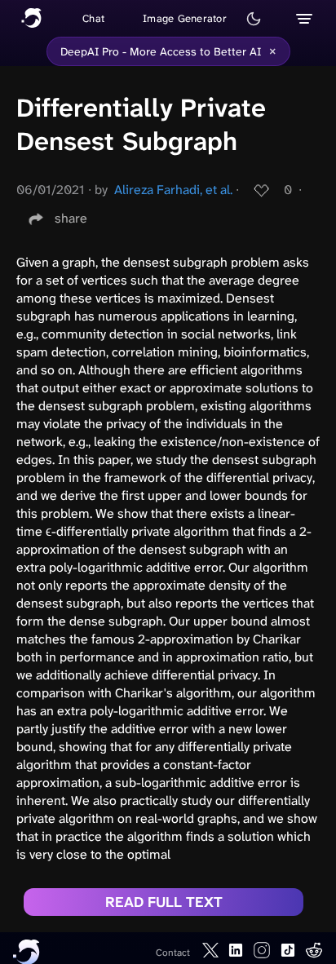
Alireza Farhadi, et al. (173, 189)
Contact (173, 952)
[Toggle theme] (254, 19)
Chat (93, 18)
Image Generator (185, 18)
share (71, 218)
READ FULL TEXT (164, 902)
